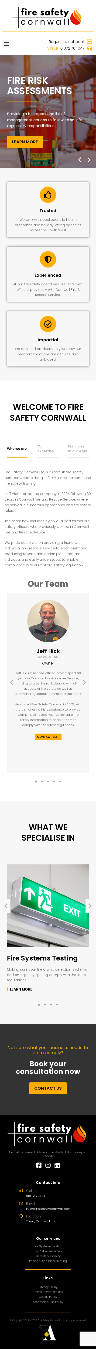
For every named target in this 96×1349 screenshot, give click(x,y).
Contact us (48, 1088)
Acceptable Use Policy (48, 1302)
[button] (6, 44)
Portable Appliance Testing (48, 1261)
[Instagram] (48, 1165)
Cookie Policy (48, 1297)
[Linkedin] (57, 1165)
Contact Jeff (48, 737)
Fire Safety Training (48, 1256)
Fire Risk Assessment (48, 1251)
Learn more (25, 142)
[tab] (17, 451)
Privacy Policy (48, 1287)
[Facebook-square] (39, 1165)
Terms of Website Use (48, 1292)
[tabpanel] (48, 518)
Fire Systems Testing (42, 958)
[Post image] (48, 905)
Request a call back (67, 41)
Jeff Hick (48, 653)
